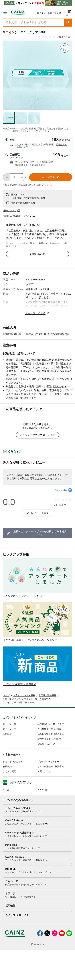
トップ (6, 695)
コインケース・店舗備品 (36, 699)
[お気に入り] (64, 48)
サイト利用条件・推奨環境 (51, 766)
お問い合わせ (37, 254)
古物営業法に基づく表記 (50, 729)
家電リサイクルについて (50, 739)
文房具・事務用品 (47, 695)
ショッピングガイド (13, 761)
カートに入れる (51, 177)
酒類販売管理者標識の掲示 (51, 734)
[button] (68, 23)
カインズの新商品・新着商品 (19, 684)
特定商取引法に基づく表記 (51, 724)
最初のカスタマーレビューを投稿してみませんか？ (40, 533)
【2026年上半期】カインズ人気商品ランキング (30, 640)
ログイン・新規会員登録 (49, 13)
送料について (9, 210)
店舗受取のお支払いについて (17, 215)
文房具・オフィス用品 (24, 695)
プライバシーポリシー (48, 761)
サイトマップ (9, 729)
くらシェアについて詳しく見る (37, 435)
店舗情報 (7, 734)
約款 (39, 474)
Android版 (43, 789)
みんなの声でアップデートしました (23, 595)
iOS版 (6, 789)
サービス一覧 (9, 724)
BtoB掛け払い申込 (46, 744)
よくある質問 (9, 771)
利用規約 (7, 766)
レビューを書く (64, 36)
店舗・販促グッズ (11, 699)
